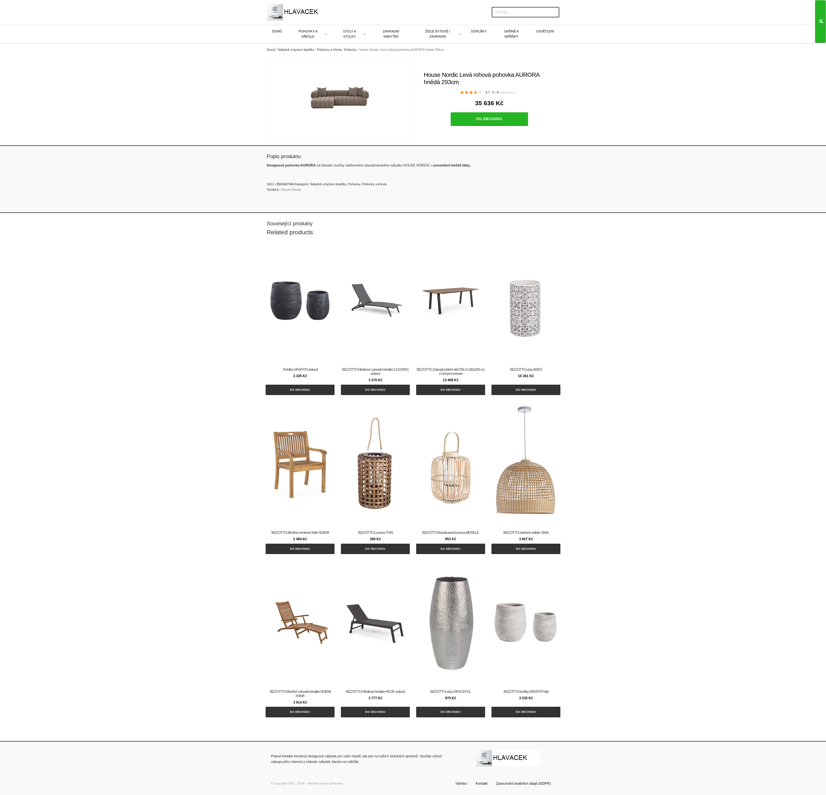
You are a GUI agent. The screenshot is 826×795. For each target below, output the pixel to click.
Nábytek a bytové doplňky (296, 49)
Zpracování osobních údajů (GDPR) (523, 783)
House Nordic (291, 189)
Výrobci (461, 783)
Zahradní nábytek (391, 33)
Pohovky (350, 49)
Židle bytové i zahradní (437, 33)
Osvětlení (545, 31)
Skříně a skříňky (511, 33)
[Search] (820, 21)
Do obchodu (489, 119)
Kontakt (481, 783)
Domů (277, 31)
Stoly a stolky (349, 33)
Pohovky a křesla (308, 33)
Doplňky (479, 31)
